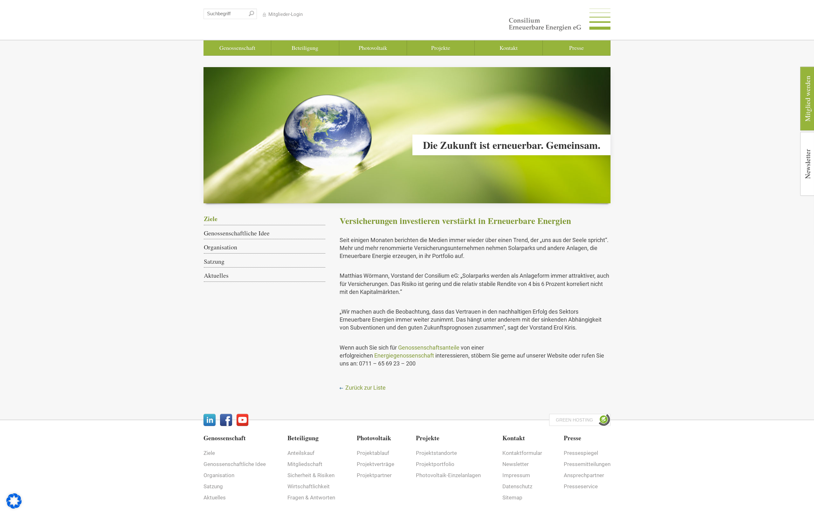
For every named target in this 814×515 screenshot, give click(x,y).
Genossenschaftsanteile (428, 347)
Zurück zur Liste (365, 387)
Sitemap (512, 498)
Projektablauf (373, 453)
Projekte (440, 48)
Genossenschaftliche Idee (237, 233)
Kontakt (509, 48)
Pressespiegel (581, 453)
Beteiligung (305, 48)
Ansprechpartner (584, 475)
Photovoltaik (373, 48)
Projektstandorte (436, 453)
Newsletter (515, 464)
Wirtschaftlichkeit (308, 487)
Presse (576, 48)
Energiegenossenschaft (404, 355)
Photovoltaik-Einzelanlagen (448, 475)
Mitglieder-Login (285, 14)
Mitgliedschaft (304, 464)
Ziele (210, 219)
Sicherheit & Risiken (311, 475)
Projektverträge (375, 464)
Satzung (214, 261)
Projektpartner (374, 475)
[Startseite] (559, 21)
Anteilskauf (300, 453)
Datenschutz (517, 487)
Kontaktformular (522, 453)
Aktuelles (216, 275)
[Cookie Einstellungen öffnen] (14, 506)
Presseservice (581, 487)
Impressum (516, 475)
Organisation (220, 247)
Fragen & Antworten (311, 498)
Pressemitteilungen (587, 464)
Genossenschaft (237, 48)
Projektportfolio (435, 464)
